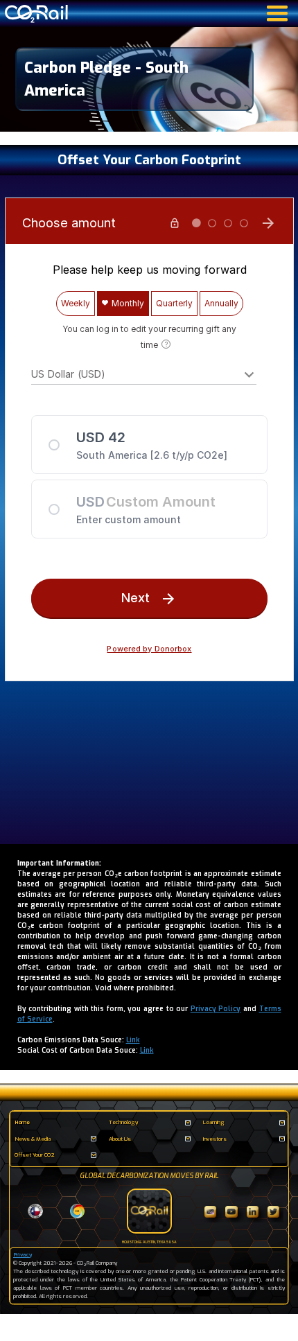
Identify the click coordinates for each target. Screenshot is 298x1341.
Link (133, 1039)
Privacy (22, 1255)
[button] (149, 1122)
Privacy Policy (216, 1008)
